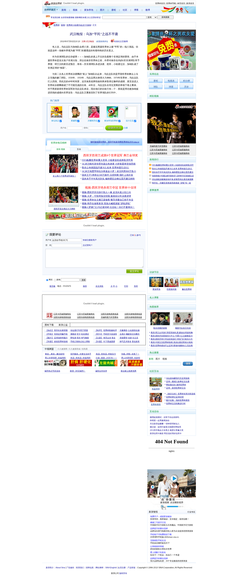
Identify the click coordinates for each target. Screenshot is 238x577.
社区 (125, 10)
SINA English (111, 567)
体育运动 (107, 338)
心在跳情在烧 (134, 330)
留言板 (52, 286)
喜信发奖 (136, 341)
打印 (126, 286)
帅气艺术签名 (125, 341)
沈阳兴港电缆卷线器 (109, 314)
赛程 (113, 10)
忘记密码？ (88, 245)
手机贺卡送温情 (110, 334)
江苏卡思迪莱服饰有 (62, 314)
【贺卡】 (99, 334)
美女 (113, 338)
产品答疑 (131, 567)
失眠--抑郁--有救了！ (130, 354)
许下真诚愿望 (109, 341)
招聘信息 (90, 567)
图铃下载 (49, 325)
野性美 (73, 338)
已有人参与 (135, 235)
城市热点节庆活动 (52, 371)
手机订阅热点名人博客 (80, 341)
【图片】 (50, 338)
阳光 (79, 338)
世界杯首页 (160, 3)
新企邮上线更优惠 (128, 371)
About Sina (60, 567)
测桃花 (73, 334)
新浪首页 (190, 3)
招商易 (85, 349)
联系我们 (80, 567)
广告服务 (70, 567)
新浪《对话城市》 (77, 371)
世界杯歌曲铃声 (110, 330)
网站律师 (99, 567)
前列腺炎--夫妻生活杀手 (80, 354)
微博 (147, 10)
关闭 (136, 286)
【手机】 (50, 334)
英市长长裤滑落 (61, 330)
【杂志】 (50, 330)
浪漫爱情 (123, 338)
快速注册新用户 (89, 240)
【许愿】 (99, 341)
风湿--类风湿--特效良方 (106, 354)
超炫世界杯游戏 (61, 341)
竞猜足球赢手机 (61, 334)
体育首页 (181, 3)
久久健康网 (62, 349)
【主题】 (99, 338)
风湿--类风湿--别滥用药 (80, 358)
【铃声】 (99, 330)
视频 (75, 10)
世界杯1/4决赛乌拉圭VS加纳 (79, 25)
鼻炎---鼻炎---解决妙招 (54, 354)
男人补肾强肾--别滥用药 (55, 358)
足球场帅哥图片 (61, 338)
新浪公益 (63, 325)
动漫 (130, 338)
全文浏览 (99, 286)
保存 (85, 286)
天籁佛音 (123, 330)
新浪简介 (50, 567)
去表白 (122, 334)
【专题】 (50, 341)
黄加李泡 (88, 10)
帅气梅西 (85, 338)
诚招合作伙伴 (101, 371)
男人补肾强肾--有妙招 (130, 358)
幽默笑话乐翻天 (133, 334)
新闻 (64, 10)
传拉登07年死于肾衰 (79, 330)
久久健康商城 (74, 349)
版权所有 (123, 573)
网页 (51, 280)
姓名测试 (85, 334)
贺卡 (79, 334)
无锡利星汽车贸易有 (109, 317)
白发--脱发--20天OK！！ (106, 358)
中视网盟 (49, 349)
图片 (102, 10)
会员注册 (122, 567)
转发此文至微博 (121, 41)
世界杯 (56, 25)
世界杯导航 (171, 3)
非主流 (135, 338)
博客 (136, 10)
